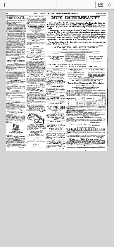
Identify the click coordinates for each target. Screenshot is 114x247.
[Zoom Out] (13, 5)
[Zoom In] (5, 5)
